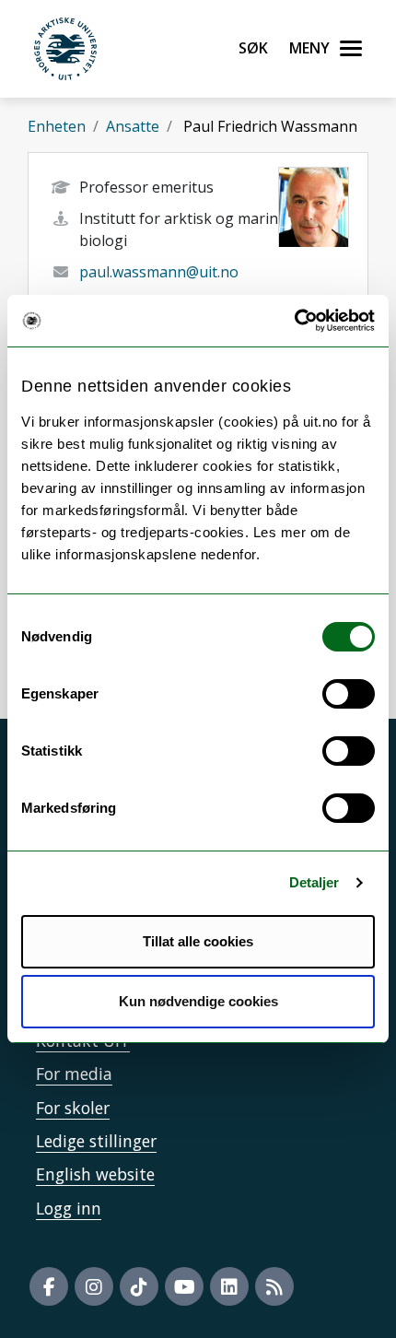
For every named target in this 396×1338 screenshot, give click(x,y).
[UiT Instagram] (94, 1286)
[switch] (348, 694)
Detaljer (314, 882)
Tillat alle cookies (198, 941)
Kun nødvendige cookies (198, 1001)
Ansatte (132, 126)
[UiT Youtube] (184, 1286)
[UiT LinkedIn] (229, 1286)
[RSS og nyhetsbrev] (274, 1286)
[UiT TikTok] (139, 1286)
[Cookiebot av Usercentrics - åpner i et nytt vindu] (294, 321)
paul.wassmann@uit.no (159, 272)
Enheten (57, 126)
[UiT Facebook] (48, 1286)
